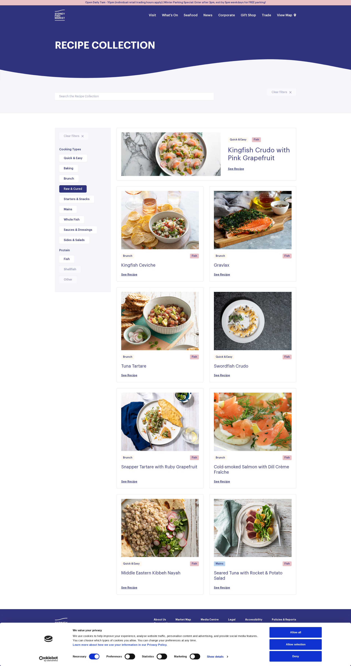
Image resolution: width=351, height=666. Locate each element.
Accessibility (253, 619)
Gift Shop (248, 15)
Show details (215, 656)
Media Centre (210, 619)
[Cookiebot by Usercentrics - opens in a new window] (49, 659)
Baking (68, 168)
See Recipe (236, 169)
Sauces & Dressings (78, 229)
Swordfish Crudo (231, 366)
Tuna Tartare (133, 366)
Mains (68, 209)
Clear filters (280, 92)
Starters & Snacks (77, 199)
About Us (160, 619)
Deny (295, 656)
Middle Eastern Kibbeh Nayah (150, 573)
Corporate (226, 15)
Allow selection (295, 644)
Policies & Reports (284, 619)
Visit (152, 15)
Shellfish (70, 269)
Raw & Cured (73, 188)
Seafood (191, 15)
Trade (266, 15)
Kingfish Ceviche (138, 265)
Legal (231, 619)
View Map (284, 15)
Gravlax (221, 265)
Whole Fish (72, 219)
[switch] (130, 656)
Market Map (183, 619)
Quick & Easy (73, 158)
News (207, 15)
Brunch (69, 178)
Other (68, 279)
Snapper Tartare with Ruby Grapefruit (159, 467)
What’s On (170, 15)
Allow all (295, 632)
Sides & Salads (74, 240)
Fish (67, 259)
